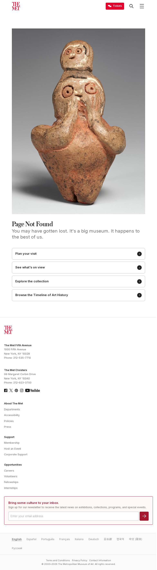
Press (7, 426)
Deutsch (94, 539)
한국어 (120, 539)
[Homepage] (16, 6)
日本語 (108, 539)
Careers (9, 470)
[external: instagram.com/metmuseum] (21, 390)
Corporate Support (15, 454)
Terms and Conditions (58, 560)
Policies (9, 421)
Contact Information (100, 560)
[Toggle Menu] (142, 6)
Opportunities (13, 464)
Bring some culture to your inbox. (33, 503)
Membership (12, 442)
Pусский (17, 548)
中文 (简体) (135, 539)
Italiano (79, 539)
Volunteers (10, 476)
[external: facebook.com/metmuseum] (5, 390)
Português (47, 539)
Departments (12, 409)
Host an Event (12, 448)
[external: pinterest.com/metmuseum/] (16, 390)
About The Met (13, 403)
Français (64, 539)
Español (31, 539)
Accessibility (12, 415)
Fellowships (11, 482)
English (17, 539)
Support (9, 437)
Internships (11, 488)
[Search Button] (131, 6)
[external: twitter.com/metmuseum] (11, 390)
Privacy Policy (79, 560)
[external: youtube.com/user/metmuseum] (32, 390)
